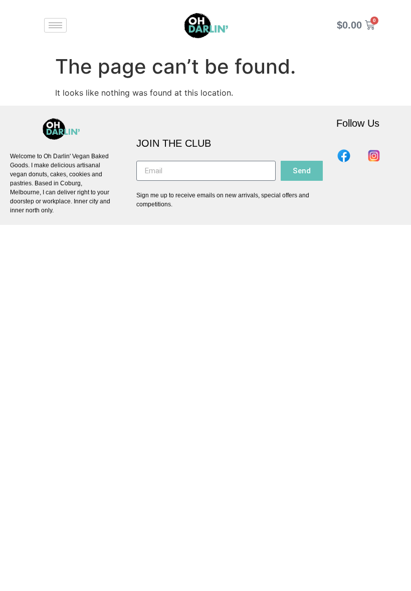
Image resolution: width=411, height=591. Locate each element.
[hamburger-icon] (55, 25)
